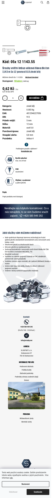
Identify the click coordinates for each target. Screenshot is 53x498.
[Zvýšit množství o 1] (20, 98)
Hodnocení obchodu (26, 366)
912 (28, 117)
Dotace (26, 380)
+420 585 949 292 (33, 215)
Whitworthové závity (26, 418)
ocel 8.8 (29, 127)
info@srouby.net (26, 340)
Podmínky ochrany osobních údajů (26, 377)
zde (11, 478)
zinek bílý (30, 106)
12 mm (29, 124)
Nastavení (26, 484)
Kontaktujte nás (26, 151)
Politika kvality (26, 370)
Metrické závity (26, 422)
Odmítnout (13, 492)
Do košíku (34, 98)
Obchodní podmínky (26, 373)
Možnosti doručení (31, 77)
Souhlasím (38, 492)
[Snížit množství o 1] (4, 98)
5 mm (29, 120)
